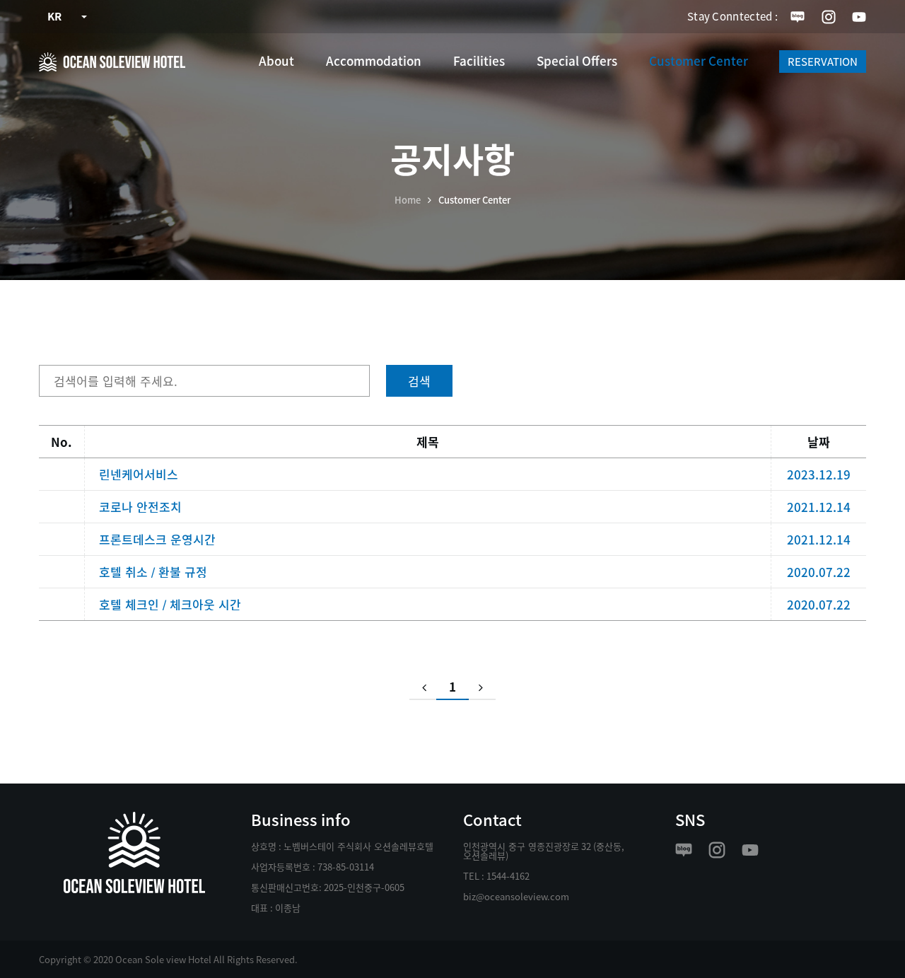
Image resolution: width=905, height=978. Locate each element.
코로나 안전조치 (140, 507)
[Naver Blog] (797, 17)
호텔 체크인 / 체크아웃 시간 (170, 604)
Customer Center (698, 60)
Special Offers (577, 60)
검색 (419, 381)
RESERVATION (823, 61)
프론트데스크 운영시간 (157, 539)
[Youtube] (859, 17)
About (276, 60)
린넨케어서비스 (138, 474)
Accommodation (373, 60)
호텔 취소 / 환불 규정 (153, 572)
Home (408, 199)
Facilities (479, 60)
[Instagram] (829, 17)
